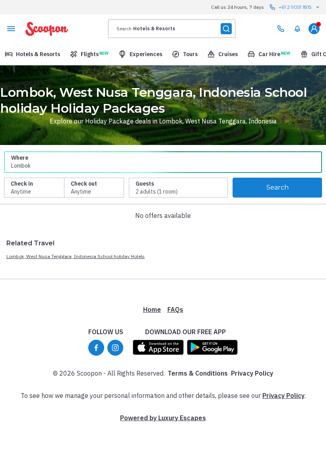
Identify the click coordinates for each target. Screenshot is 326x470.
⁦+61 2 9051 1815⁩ (295, 7)
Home (152, 309)
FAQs (175, 309)
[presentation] (172, 28)
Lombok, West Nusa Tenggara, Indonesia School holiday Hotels (75, 256)
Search (277, 187)
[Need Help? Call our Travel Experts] (280, 28)
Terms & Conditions (198, 373)
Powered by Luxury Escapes (163, 418)
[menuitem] (297, 29)
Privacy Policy (252, 373)
